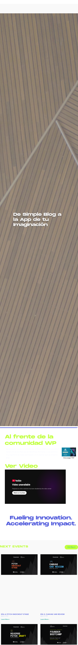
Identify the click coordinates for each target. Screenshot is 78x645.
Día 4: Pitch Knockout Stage (15, 614)
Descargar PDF (68, 458)
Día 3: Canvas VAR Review (52, 614)
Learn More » (5, 619)
